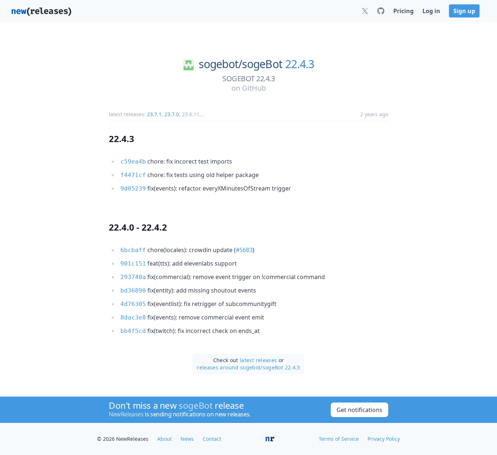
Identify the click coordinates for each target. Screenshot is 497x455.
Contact (212, 438)
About (164, 438)
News (187, 438)
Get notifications (359, 410)
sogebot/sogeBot (240, 64)
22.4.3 (299, 64)
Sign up (464, 11)
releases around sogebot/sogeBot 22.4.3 (248, 367)
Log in (431, 11)
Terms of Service (339, 438)
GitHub (254, 88)
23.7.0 (171, 114)
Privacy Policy (383, 438)
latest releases (258, 360)
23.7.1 (154, 114)
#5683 (244, 250)
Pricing (403, 11)
